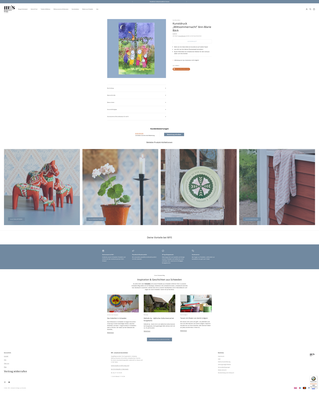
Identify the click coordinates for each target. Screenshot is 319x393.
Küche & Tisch (34, 9)
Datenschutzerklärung (224, 362)
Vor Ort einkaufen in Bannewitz (119, 369)
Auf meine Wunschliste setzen (182, 69)
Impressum (221, 356)
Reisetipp (146, 314)
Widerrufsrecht (222, 370)
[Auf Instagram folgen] (5, 382)
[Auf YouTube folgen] (9, 382)
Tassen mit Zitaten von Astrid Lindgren (194, 318)
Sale (97, 9)
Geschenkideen (75, 9)
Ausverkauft (192, 41)
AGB (219, 359)
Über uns (6, 363)
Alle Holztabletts (174, 219)
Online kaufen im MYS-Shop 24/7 (120, 365)
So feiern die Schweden (112, 315)
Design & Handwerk (22, 9)
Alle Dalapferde (16, 219)
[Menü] (316, 377)
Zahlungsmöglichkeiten (224, 364)
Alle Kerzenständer (96, 219)
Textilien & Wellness (45, 9)
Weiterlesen (110, 332)
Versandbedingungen (224, 367)
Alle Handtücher (252, 219)
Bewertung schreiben (174, 134)
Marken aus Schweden (87, 9)
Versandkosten (182, 36)
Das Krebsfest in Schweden (117, 318)
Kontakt (6, 356)
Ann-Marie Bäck (176, 20)
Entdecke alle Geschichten (159, 339)
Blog (5, 367)
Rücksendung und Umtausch (226, 373)
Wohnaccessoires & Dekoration (61, 9)
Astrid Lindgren (183, 314)
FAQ (5, 360)
